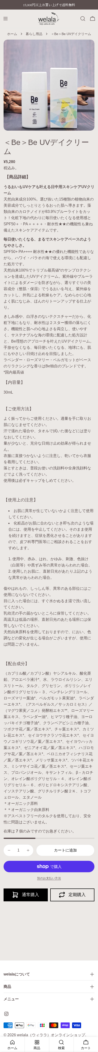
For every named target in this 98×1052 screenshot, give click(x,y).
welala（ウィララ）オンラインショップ (51, 1035)
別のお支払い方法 (49, 878)
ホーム (12, 34)
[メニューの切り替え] (5, 18)
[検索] (83, 18)
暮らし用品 (34, 34)
